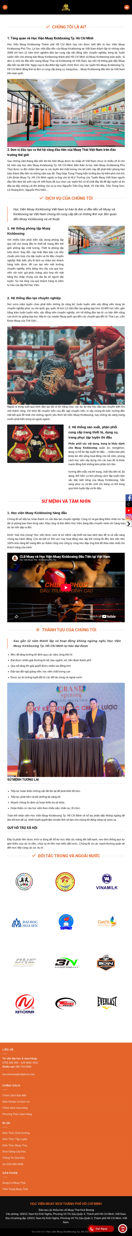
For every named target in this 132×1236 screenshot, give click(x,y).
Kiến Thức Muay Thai (14, 1145)
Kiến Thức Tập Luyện (14, 1139)
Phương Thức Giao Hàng (17, 1114)
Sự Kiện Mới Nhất (12, 1164)
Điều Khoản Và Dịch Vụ (16, 1101)
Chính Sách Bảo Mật (14, 1095)
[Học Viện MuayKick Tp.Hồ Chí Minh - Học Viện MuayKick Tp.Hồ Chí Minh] (66, 7)
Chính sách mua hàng (15, 1107)
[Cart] (126, 7)
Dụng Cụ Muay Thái (13, 1182)
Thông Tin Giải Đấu (13, 1157)
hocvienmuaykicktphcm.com (18, 1074)
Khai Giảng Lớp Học (14, 1151)
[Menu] (5, 7)
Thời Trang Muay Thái (15, 1189)
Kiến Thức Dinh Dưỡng (16, 1133)
